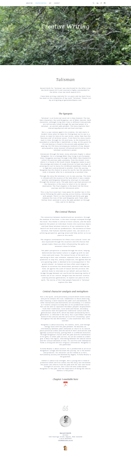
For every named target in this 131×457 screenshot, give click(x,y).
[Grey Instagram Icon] (105, 3)
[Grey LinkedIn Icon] (97, 3)
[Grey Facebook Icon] (101, 3)
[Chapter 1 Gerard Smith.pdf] (65, 384)
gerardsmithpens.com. (73, 100)
